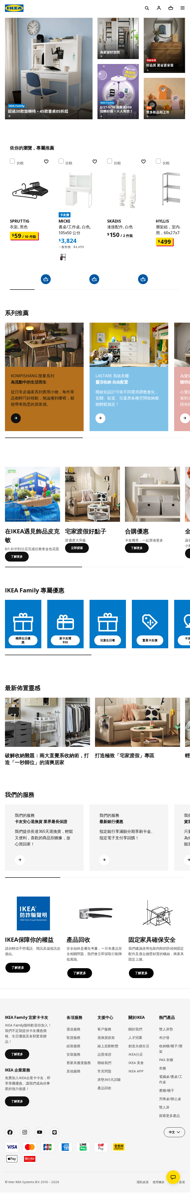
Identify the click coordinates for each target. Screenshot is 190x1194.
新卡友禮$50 (65, 640)
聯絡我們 (104, 1062)
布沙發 (164, 1037)
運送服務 (73, 1029)
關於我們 (135, 1029)
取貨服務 (73, 1037)
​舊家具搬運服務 (79, 1062)
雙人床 (164, 1107)
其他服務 (73, 1071)
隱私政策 (143, 1182)
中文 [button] (172, 1132)
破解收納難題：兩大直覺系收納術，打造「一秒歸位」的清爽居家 (47, 759)
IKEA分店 (135, 1054)
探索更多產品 (169, 1115)
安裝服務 (73, 1054)
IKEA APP (135, 1071)
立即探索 (77, 548)
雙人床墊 (166, 1029)
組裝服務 (73, 1046)
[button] (183, 382)
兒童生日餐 (107, 640)
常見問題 (104, 1071)
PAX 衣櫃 (166, 1059)
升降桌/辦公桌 (170, 1098)
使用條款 (159, 1182)
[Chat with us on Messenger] (173, 1177)
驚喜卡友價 (149, 640)
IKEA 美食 (136, 1062)
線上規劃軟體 (107, 1046)
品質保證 (104, 1054)
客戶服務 (104, 1029)
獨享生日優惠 (23, 640)
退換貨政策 (106, 1037)
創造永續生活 (138, 1046)
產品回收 (104, 1088)
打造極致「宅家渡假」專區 (124, 755)
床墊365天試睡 (109, 1079)
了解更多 (17, 556)
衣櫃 (162, 1068)
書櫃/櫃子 (166, 1090)
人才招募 (135, 1037)
